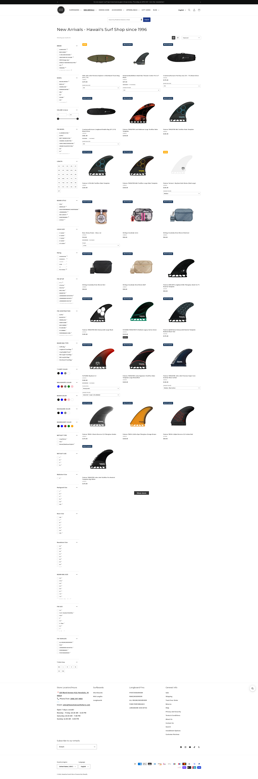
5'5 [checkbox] (67, 166)
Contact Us (170, 723)
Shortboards (98, 693)
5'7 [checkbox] (75, 166)
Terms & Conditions (173, 715)
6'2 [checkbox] (63, 174)
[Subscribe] (94, 746)
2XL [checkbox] (59, 667)
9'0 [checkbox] (75, 182)
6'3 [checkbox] (67, 174)
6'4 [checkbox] (71, 174)
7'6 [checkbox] (59, 182)
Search (147, 19)
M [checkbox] (67, 667)
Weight (84, 243)
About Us (169, 719)
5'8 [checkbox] (59, 170)
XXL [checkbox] (63, 671)
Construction (85, 386)
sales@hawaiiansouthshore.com (76, 705)
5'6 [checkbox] (71, 166)
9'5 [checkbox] (67, 186)
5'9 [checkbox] (63, 170)
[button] (75, 10)
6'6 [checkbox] (75, 174)
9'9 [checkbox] (75, 186)
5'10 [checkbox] (67, 170)
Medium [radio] (125, 337)
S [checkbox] (71, 667)
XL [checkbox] (75, 667)
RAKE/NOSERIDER (135, 696)
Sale (167, 693)
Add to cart (101, 71)
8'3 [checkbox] (67, 182)
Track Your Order (172, 700)
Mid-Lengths (97, 696)
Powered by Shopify (81, 774)
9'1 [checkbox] (59, 186)
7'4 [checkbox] (75, 178)
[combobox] (125, 19)
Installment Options (173, 731)
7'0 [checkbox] (67, 178)
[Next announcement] (200, 2)
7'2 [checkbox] (71, 178)
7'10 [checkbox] (63, 182)
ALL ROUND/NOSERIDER (138, 700)
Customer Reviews (172, 734)
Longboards (97, 700)
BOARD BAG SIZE (86, 85)
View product (101, 371)
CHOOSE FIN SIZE (127, 87)
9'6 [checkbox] (71, 186)
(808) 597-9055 (76, 698)
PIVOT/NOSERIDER (136, 693)
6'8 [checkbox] (59, 178)
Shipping (169, 696)
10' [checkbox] (59, 191)
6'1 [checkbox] (59, 174)
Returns (169, 704)
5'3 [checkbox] (59, 166)
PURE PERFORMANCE (137, 704)
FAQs (167, 708)
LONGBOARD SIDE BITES (138, 708)
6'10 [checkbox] (63, 178)
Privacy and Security (173, 712)
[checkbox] (58, 373)
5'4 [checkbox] (63, 166)
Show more (141, 493)
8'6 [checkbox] (71, 182)
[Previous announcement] (57, 2)
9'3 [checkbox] (63, 186)
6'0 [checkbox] (75, 170)
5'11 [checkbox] (71, 170)
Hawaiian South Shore (68, 774)
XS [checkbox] (59, 671)
